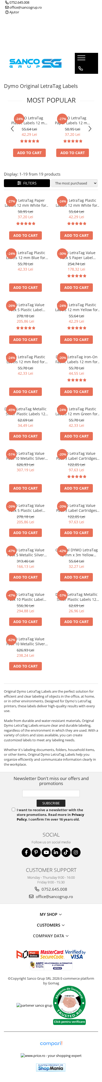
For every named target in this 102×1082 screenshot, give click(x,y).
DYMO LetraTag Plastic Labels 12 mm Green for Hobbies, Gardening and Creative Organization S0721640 (76, 411)
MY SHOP (49, 914)
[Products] (82, 59)
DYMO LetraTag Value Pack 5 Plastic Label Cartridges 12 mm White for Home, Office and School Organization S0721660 (25, 307)
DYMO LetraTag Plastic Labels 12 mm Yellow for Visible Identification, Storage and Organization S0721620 (76, 307)
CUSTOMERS (49, 925)
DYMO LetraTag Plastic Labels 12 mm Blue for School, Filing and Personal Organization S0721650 (25, 255)
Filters (29, 183)
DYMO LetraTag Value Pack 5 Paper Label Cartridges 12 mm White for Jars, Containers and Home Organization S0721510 (76, 255)
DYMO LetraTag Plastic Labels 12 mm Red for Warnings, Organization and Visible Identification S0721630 (25, 359)
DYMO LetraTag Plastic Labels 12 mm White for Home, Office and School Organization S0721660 (29, 120)
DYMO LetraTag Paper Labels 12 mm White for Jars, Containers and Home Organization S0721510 (72, 120)
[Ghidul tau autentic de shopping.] (51, 1044)
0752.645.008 (19, 2)
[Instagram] (76, 852)
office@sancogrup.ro (25, 7)
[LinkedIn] (56, 852)
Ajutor (14, 12)
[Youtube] (46, 852)
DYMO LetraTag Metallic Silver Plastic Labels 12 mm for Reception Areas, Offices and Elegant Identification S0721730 (25, 411)
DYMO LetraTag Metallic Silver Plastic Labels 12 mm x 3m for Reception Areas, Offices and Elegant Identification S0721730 (76, 597)
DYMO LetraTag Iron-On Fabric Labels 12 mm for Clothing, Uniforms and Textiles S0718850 (76, 359)
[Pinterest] (36, 852)
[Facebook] (26, 852)
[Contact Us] (81, 68)
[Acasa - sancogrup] (35, 63)
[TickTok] (66, 852)
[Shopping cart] (80, 79)
